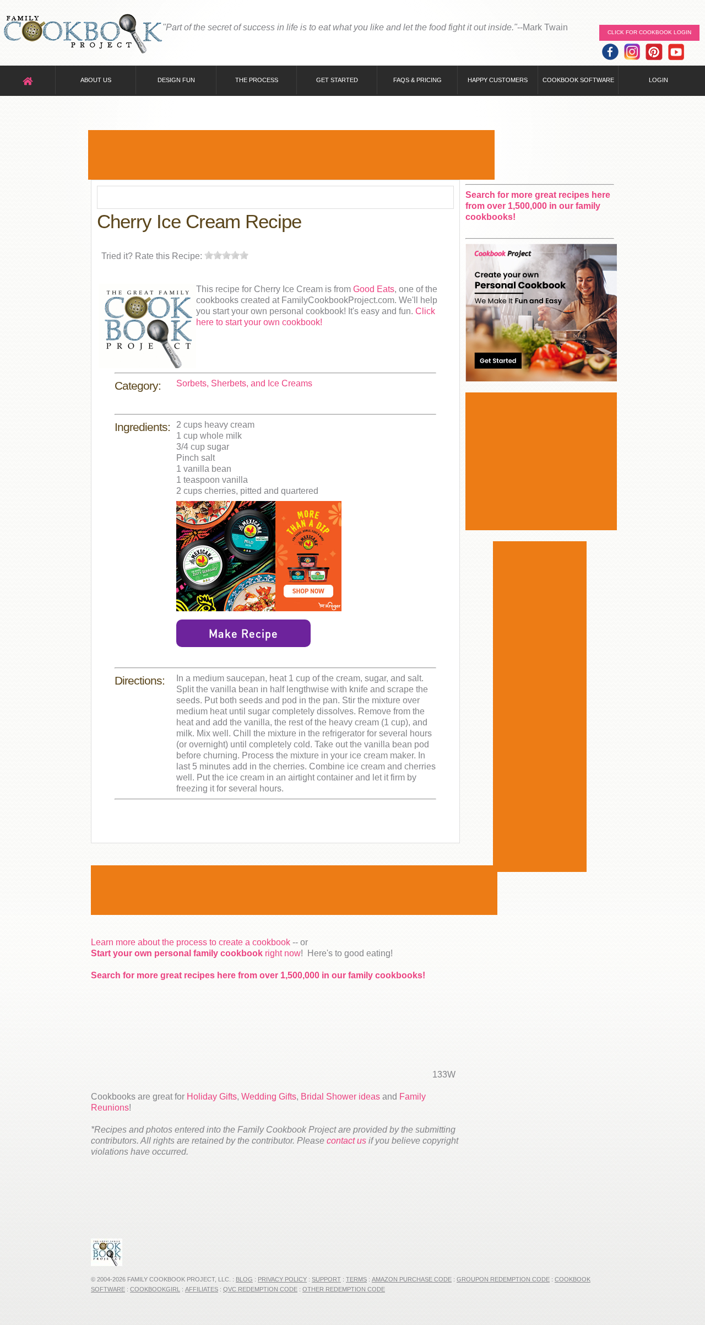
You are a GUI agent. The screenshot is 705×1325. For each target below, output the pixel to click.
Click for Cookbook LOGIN (649, 32)
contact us (346, 1140)
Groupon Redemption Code (503, 1279)
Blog (244, 1279)
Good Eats (373, 289)
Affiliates (201, 1289)
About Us (95, 80)
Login (658, 80)
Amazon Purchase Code (412, 1279)
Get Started (337, 80)
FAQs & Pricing (417, 80)
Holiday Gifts (212, 1096)
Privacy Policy (282, 1279)
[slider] (226, 255)
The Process (256, 80)
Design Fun (176, 80)
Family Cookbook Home (82, 34)
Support (326, 1279)
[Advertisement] (291, 155)
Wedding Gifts (268, 1096)
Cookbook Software (578, 80)
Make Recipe (243, 633)
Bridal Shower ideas (340, 1096)
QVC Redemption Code (260, 1289)
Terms (356, 1279)
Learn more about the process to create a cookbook (190, 942)
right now (196, 953)
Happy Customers (498, 80)
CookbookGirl (155, 1289)
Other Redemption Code (343, 1289)
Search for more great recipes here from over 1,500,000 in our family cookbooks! (258, 975)
